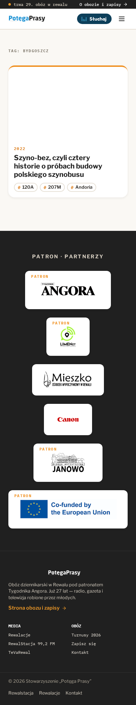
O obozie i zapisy (100, 4)
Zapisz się (83, 643)
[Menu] (122, 19)
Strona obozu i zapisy (34, 608)
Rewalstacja (20, 693)
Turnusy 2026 (86, 634)
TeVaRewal (19, 652)
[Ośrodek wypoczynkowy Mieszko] (68, 379)
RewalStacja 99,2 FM (31, 643)
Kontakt (80, 652)
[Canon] (68, 419)
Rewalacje (19, 634)
